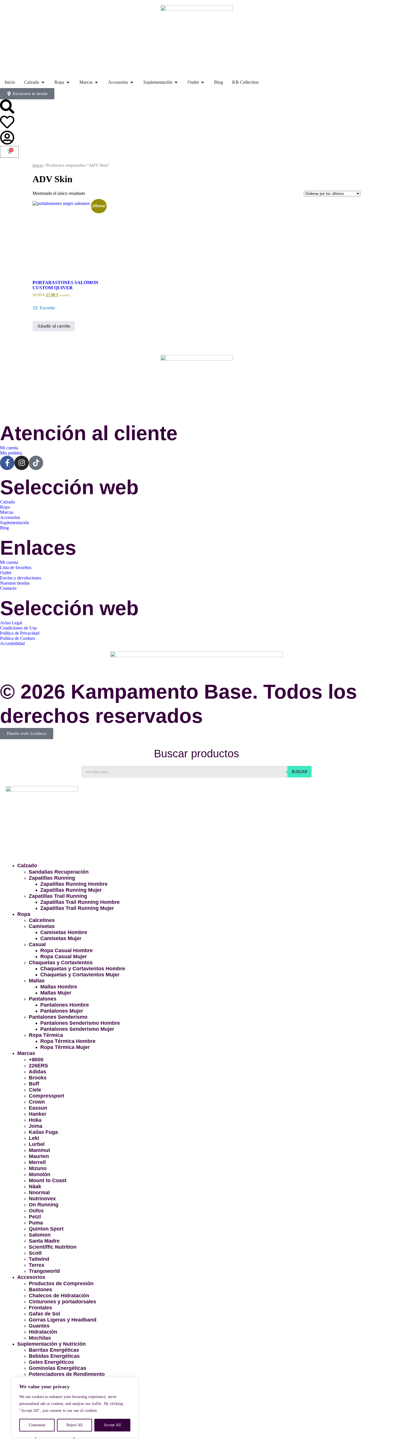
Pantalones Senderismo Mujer (77, 1029)
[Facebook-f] (7, 463)
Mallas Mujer (55, 993)
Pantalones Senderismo (58, 1017)
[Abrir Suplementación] (176, 82)
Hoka (35, 1120)
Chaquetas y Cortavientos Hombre (82, 968)
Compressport (46, 1096)
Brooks (38, 1078)
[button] (44, 308)
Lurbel (37, 1144)
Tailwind (39, 1259)
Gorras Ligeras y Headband (62, 1320)
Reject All (74, 1425)
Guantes (39, 1326)
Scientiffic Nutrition (53, 1247)
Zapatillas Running (52, 878)
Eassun (38, 1108)
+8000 (36, 1059)
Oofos (36, 1211)
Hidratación (43, 1332)
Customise (37, 1425)
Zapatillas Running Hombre (74, 884)
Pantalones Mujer (61, 1011)
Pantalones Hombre (64, 1005)
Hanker (37, 1114)
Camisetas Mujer (60, 938)
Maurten (39, 1156)
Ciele (35, 1090)
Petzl (35, 1217)
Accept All (112, 1425)
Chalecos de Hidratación (59, 1295)
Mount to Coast (47, 1180)
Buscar (299, 772)
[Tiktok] (36, 463)
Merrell (37, 1162)
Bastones (40, 1289)
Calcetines (42, 920)
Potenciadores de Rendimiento (67, 1374)
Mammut (39, 1150)
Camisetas (42, 926)
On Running (43, 1205)
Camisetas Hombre (63, 932)
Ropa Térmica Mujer (65, 1047)
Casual (37, 944)
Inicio (38, 165)
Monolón (39, 1174)
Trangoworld (44, 1271)
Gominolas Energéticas (57, 1368)
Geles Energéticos (51, 1362)
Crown (37, 1102)
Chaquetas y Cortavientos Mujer (79, 975)
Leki (34, 1138)
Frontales (40, 1308)
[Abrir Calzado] (43, 82)
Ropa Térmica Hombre (68, 1041)
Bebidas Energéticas (54, 1356)
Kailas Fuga (43, 1132)
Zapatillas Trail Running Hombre (80, 902)
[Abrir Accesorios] (131, 82)
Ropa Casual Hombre (66, 950)
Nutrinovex (42, 1198)
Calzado (27, 865)
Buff (34, 1084)
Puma (36, 1223)
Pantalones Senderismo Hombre (80, 1023)
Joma (35, 1126)
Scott (35, 1253)
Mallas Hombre (58, 987)
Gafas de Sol (44, 1314)
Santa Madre (44, 1241)
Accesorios (31, 1277)
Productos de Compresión (61, 1283)
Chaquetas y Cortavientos (61, 962)
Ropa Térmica (46, 1035)
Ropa (23, 914)
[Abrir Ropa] (68, 82)
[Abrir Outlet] (202, 82)
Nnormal (39, 1192)
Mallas (37, 981)
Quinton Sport (46, 1229)
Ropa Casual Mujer (63, 956)
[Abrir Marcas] (96, 82)
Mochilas (40, 1338)
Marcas (26, 1053)
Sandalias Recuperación (59, 872)
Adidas (37, 1072)
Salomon (40, 1235)
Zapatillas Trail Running (58, 896)
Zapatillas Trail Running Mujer (77, 908)
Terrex (36, 1265)
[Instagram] (21, 463)
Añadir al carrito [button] (53, 326)
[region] (75, 1407)
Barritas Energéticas (54, 1350)
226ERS (38, 1065)
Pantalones (42, 999)
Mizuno (38, 1168)
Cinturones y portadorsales (62, 1302)
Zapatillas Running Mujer (71, 890)
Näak (35, 1186)
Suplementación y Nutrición (51, 1344)
